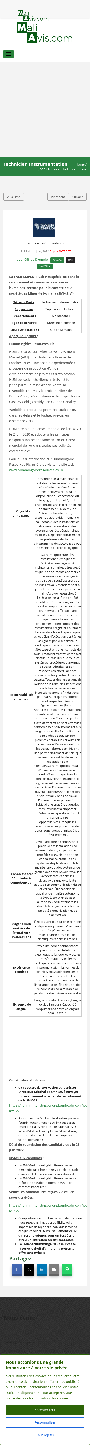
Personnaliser (45, 1422)
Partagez (20, 1258)
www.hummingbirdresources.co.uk (36, 470)
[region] (45, 1399)
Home (80, 164)
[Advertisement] (45, 109)
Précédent (58, 197)
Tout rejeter (45, 1435)
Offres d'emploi (36, 259)
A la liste (13, 197)
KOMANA (57, 259)
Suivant (77, 197)
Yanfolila (45, 266)
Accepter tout (45, 1410)
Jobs (42, 169)
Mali (70, 259)
